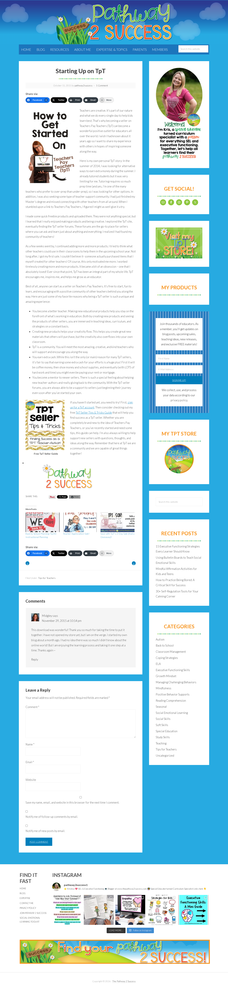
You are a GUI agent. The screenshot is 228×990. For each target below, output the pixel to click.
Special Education (166, 731)
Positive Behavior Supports (172, 694)
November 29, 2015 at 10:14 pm (61, 620)
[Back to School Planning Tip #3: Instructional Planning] (43, 522)
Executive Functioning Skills (173, 670)
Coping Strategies (167, 658)
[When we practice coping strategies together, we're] (162, 910)
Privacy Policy (28, 908)
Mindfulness (163, 688)
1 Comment (102, 85)
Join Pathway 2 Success (33, 913)
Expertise (25, 898)
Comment (32, 707)
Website (31, 780)
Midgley (47, 615)
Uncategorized (165, 755)
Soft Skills (162, 725)
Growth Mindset (166, 676)
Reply (34, 659)
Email (30, 762)
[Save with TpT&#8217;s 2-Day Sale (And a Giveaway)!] (117, 522)
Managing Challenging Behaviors (176, 682)
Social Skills (163, 719)
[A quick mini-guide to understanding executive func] (193, 910)
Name (30, 744)
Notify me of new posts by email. (45, 831)
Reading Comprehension (171, 700)
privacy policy (179, 400)
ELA (158, 664)
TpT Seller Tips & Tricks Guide (94, 412)
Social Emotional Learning (172, 713)
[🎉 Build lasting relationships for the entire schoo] (99, 910)
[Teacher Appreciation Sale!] (80, 522)
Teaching (161, 743)
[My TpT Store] (179, 458)
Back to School (165, 645)
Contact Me (27, 903)
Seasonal (161, 706)
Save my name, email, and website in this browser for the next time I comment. (72, 802)
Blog (23, 893)
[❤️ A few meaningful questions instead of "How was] (67, 910)
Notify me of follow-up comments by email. (52, 816)
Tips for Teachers (47, 578)
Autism (160, 639)
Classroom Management (171, 651)
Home (23, 888)
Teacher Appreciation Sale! (76, 533)
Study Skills (163, 737)
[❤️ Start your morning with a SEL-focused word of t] (130, 910)
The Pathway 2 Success (124, 981)
